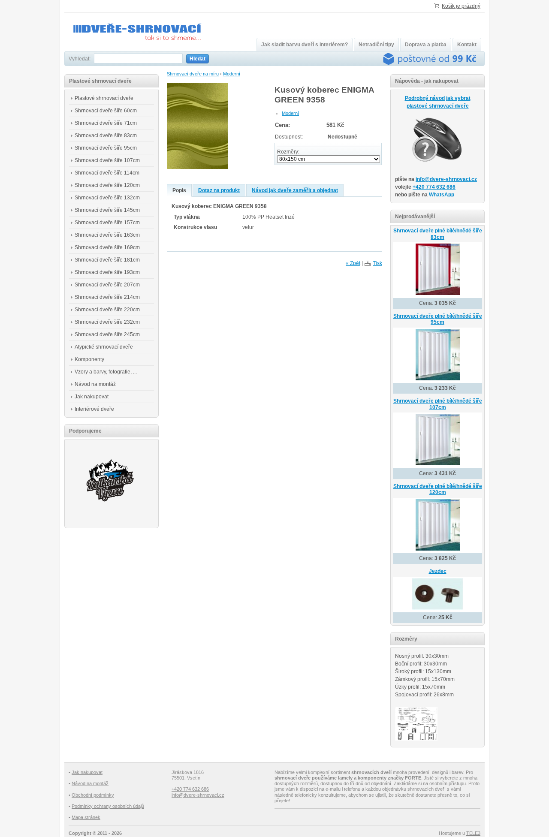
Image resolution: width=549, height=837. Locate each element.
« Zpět (353, 263)
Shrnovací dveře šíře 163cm (107, 235)
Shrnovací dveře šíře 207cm (107, 285)
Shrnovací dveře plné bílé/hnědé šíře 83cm (437, 234)
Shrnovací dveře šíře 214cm (107, 297)
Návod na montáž (95, 384)
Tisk (377, 263)
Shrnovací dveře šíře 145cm (107, 210)
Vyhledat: (79, 59)
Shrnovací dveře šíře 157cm (107, 223)
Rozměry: (288, 151)
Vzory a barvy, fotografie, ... (106, 372)
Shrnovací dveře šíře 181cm (107, 260)
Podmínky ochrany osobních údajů (108, 806)
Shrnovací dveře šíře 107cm (107, 160)
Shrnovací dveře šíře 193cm (107, 272)
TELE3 (473, 833)
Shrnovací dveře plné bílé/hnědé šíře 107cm (437, 404)
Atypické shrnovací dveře (104, 347)
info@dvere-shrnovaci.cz (446, 179)
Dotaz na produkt (219, 190)
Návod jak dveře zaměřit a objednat (295, 190)
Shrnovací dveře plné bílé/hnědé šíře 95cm (437, 319)
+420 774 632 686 (434, 187)
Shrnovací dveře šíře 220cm (107, 310)
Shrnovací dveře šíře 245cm (107, 334)
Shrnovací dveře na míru (193, 73)
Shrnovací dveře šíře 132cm (107, 198)
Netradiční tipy (376, 45)
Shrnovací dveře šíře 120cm (107, 185)
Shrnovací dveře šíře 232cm (107, 322)
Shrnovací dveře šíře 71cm (106, 123)
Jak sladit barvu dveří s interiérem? (304, 45)
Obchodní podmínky (93, 795)
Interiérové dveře (94, 409)
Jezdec (437, 571)
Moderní (231, 73)
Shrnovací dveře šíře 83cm (106, 135)
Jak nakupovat (92, 397)
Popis (179, 190)
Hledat (197, 59)
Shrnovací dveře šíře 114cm (107, 173)
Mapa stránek (86, 817)
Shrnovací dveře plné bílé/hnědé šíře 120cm (437, 489)
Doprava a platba (425, 45)
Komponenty (89, 359)
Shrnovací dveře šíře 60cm (106, 111)
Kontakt (467, 45)
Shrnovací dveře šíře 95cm (106, 148)
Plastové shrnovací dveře (104, 98)
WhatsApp (441, 195)
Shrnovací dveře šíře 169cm (107, 247)
